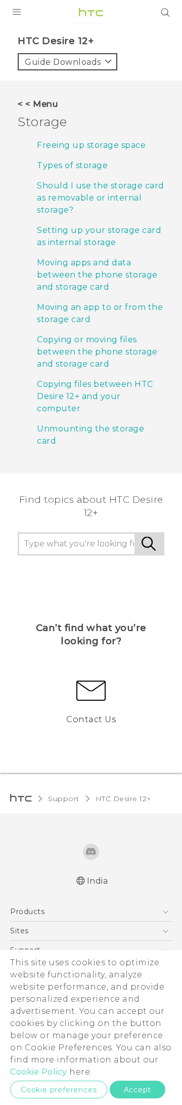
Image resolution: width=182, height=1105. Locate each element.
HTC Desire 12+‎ (124, 798)
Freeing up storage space (91, 145)
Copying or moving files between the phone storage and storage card (97, 352)
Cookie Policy (38, 1072)
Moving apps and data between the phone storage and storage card (97, 275)
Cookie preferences (59, 1089)
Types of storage (72, 165)
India (97, 881)
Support (63, 798)
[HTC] (91, 12)
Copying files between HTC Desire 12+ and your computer (95, 396)
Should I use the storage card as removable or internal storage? (100, 198)
